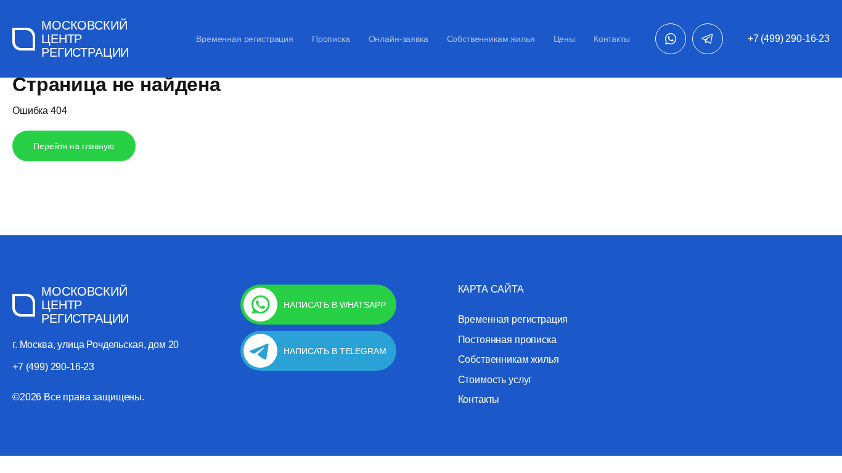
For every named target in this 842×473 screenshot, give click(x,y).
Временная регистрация (244, 38)
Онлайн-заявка (398, 38)
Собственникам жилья (491, 38)
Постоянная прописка (507, 340)
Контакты (612, 38)
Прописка (331, 38)
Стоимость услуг (495, 380)
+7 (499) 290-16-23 (789, 38)
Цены (564, 38)
